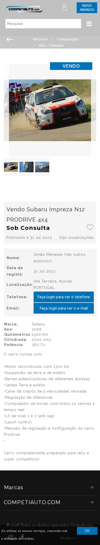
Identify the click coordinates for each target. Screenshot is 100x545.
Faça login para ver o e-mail (64, 308)
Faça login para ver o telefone (63, 297)
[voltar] (9, 38)
